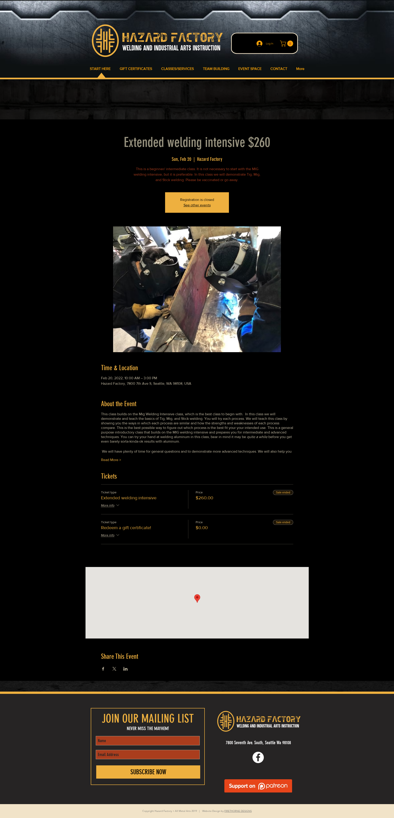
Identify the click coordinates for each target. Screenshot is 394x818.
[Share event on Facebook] (103, 669)
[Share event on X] (114, 669)
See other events (197, 205)
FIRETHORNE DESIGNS (238, 811)
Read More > (111, 460)
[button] (287, 43)
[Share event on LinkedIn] (125, 669)
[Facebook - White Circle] (258, 757)
